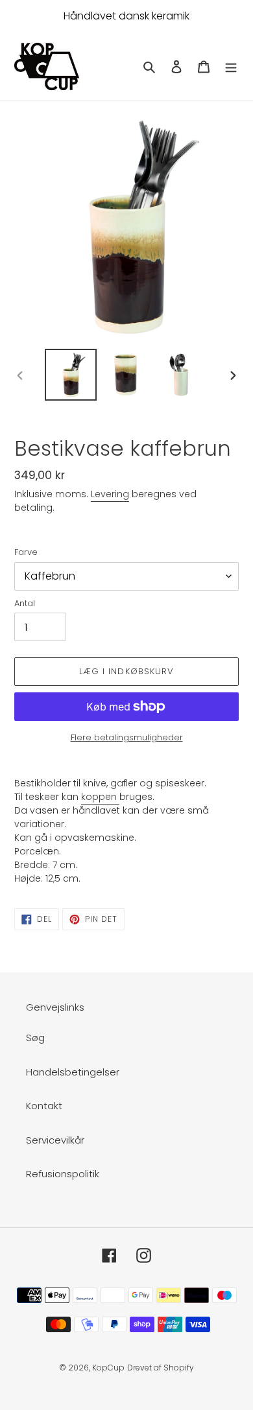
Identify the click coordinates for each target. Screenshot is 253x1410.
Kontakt (44, 1105)
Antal (24, 603)
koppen (99, 796)
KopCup (108, 1367)
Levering (110, 494)
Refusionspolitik (62, 1174)
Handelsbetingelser (72, 1072)
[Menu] (231, 66)
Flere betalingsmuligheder (127, 737)
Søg (35, 1037)
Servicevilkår (55, 1140)
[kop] (118, 797)
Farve (26, 552)
